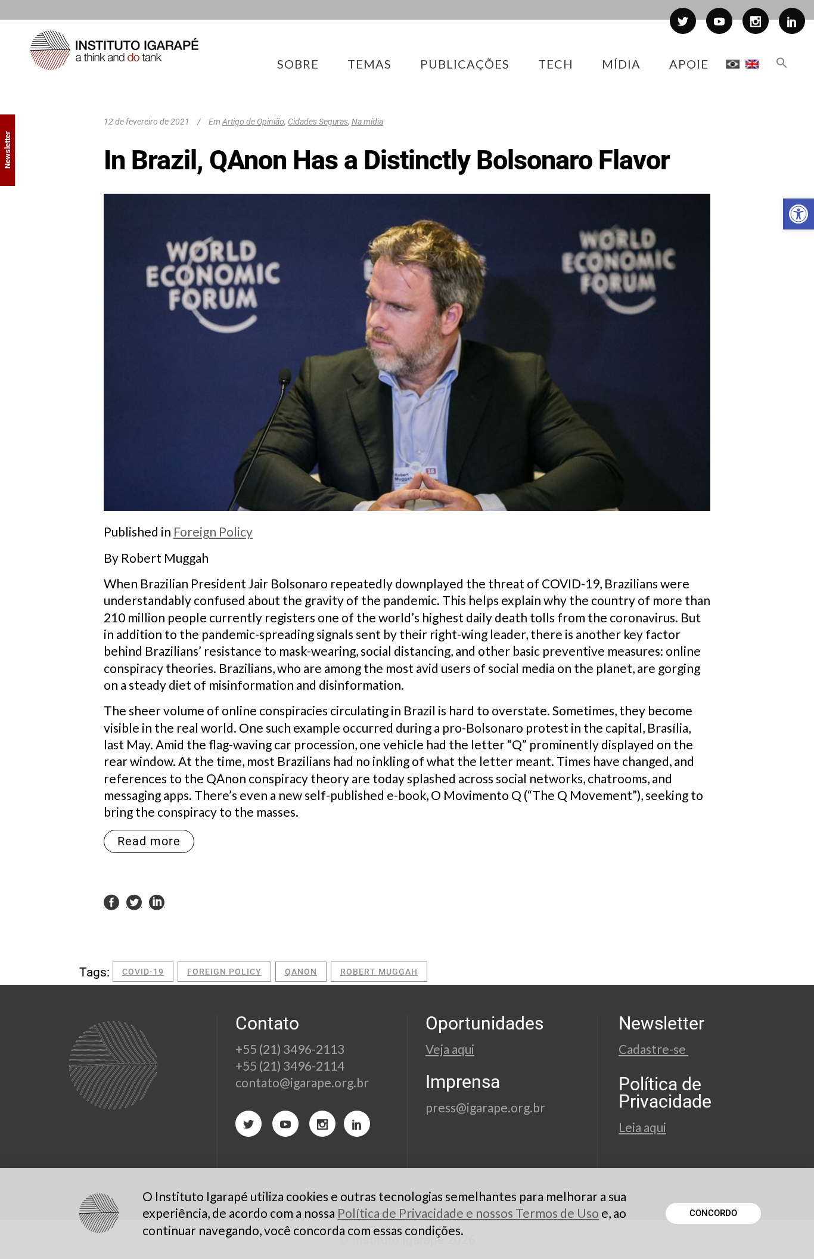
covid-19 (143, 971)
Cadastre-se (653, 1048)
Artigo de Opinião (253, 121)
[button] (798, 214)
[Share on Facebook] (111, 901)
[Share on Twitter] (134, 901)
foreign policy (224, 971)
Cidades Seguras (318, 121)
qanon (301, 971)
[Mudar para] (732, 64)
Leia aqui (642, 1127)
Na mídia (367, 121)
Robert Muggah (379, 971)
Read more (149, 841)
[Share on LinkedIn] (156, 901)
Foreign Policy (213, 531)
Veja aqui (449, 1048)
